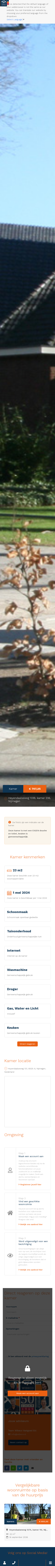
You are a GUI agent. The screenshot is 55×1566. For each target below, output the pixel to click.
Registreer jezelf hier (30, 1184)
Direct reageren (27, 1044)
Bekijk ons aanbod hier (31, 1224)
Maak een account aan (27, 1393)
